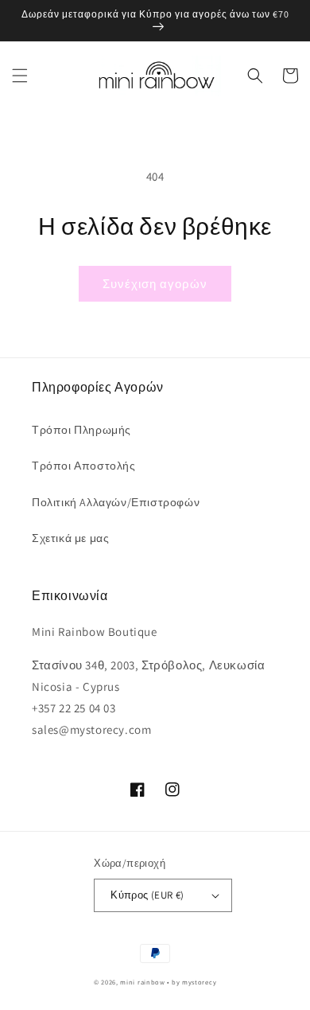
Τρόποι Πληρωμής (81, 430)
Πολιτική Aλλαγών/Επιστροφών (116, 502)
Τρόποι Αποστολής (84, 465)
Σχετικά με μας (70, 538)
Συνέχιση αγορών (155, 283)
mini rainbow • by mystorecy (168, 981)
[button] (19, 75)
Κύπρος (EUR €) (147, 895)
